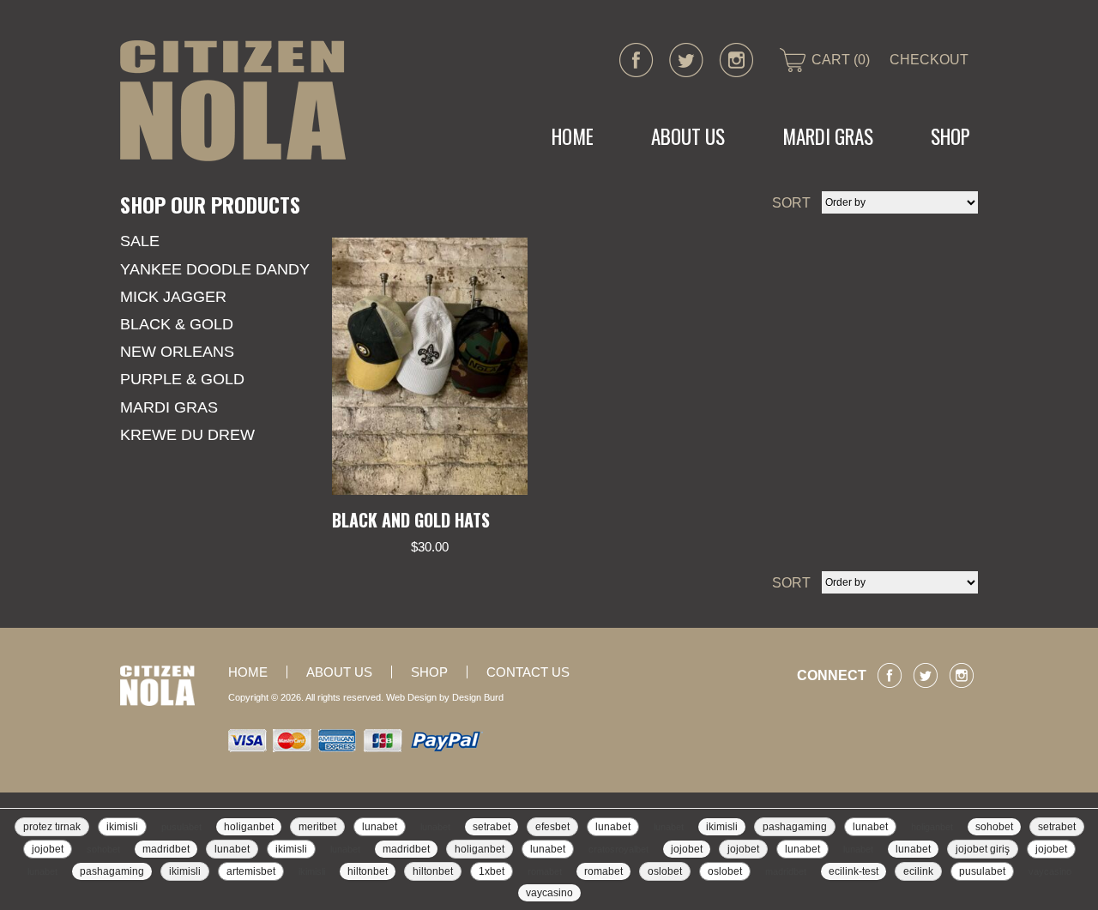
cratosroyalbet (618, 849)
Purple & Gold (182, 379)
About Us (688, 136)
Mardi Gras (169, 407)
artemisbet (250, 871)
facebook (636, 60)
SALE (140, 241)
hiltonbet (367, 871)
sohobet (994, 827)
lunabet (379, 827)
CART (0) (840, 59)
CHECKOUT (929, 59)
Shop (950, 136)
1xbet (491, 871)
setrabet (491, 827)
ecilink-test (853, 871)
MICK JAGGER (173, 296)
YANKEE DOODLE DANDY (215, 269)
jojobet (47, 849)
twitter (686, 60)
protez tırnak (52, 827)
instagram (736, 60)
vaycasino (1050, 871)
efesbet (552, 827)
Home (573, 136)
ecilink (918, 871)
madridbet (166, 849)
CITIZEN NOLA (233, 100)
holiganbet (249, 827)
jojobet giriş (983, 849)
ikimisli (122, 827)
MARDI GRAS (827, 136)
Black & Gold (176, 324)
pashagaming (795, 827)
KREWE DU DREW (187, 434)
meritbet (317, 827)
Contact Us (528, 672)
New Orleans (177, 351)
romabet (545, 871)
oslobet (665, 871)
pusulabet (181, 827)
